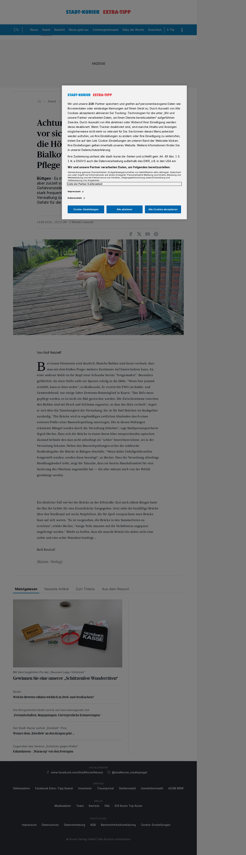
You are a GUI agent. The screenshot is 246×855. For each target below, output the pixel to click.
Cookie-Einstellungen (85, 209)
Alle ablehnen (124, 209)
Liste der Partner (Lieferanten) (85, 184)
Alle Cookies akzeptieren (162, 209)
